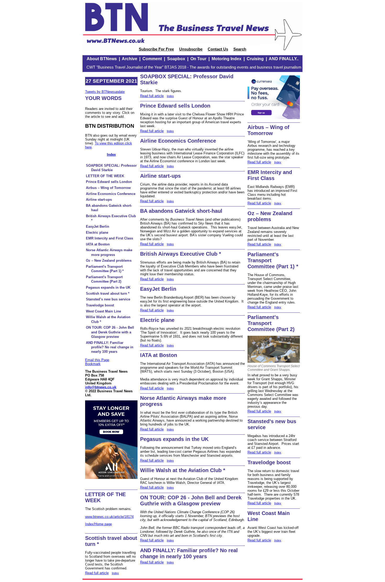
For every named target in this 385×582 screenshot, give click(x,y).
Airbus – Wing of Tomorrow (108, 188)
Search (239, 49)
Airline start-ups (99, 200)
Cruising (255, 59)
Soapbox (176, 59)
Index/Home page (98, 524)
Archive (129, 59)
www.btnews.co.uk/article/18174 (109, 517)
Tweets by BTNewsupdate (105, 92)
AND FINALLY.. (284, 59)
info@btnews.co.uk (100, 387)
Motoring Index (226, 59)
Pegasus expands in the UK (108, 287)
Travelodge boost (100, 305)
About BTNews (102, 59)
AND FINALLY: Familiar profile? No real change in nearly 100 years (109, 347)
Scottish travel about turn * (107, 293)
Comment (152, 59)
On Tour (198, 59)
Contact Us (218, 49)
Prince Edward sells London (109, 182)
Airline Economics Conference (110, 194)
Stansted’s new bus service (108, 299)
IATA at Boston (98, 244)
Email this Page (97, 360)
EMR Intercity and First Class (109, 238)
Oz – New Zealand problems (108, 260)
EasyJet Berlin (97, 226)
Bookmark (93, 364)
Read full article (97, 573)
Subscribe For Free (156, 49)
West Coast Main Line (103, 311)
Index (111, 154)
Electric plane (97, 232)
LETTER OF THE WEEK (105, 176)
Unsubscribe (190, 49)
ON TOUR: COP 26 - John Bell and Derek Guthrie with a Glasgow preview (110, 332)
